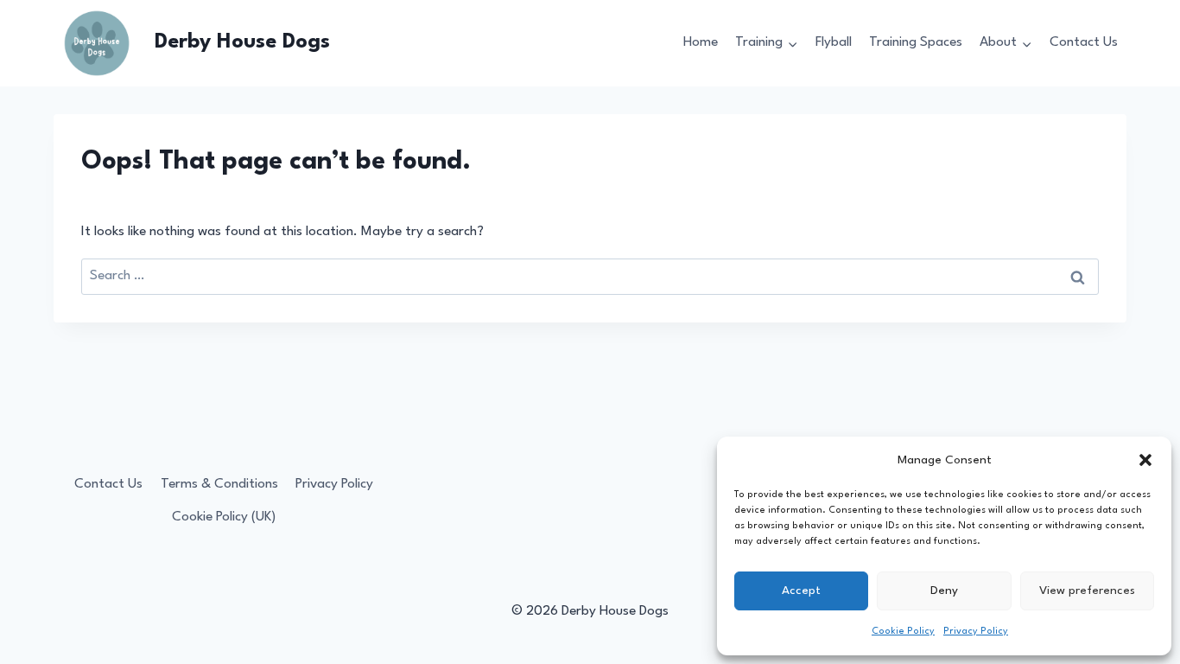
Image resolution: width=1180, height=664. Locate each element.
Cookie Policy (903, 631)
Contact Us (1084, 42)
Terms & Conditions (219, 484)
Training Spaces (915, 42)
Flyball (833, 42)
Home (700, 42)
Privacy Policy (975, 631)
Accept (801, 590)
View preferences (1087, 590)
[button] (1145, 460)
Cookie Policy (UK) (224, 517)
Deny (944, 590)
